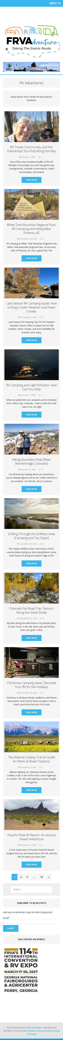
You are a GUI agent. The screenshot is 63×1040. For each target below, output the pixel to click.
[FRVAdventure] (31, 41)
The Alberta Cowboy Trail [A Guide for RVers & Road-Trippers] (31, 759)
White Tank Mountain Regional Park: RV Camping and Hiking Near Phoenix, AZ (31, 229)
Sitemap (32, 1034)
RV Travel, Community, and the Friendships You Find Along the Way (31, 149)
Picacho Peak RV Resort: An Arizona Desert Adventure (31, 837)
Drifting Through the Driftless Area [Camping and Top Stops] (31, 536)
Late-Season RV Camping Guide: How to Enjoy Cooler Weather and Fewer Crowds (31, 307)
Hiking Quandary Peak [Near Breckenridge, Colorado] (31, 461)
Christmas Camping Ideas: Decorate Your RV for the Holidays (31, 685)
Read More (31, 180)
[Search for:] (31, 889)
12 (41, 877)
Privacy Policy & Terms (48, 1030)
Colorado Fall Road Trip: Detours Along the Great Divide (31, 610)
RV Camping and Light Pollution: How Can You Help (31, 387)
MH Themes (29, 1030)
